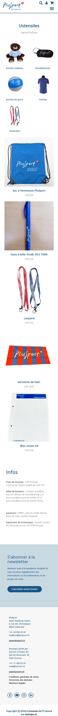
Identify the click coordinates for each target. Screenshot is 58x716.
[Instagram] (24, 695)
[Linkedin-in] (31, 695)
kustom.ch (35, 711)
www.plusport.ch (17, 640)
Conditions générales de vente (24, 676)
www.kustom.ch (16, 671)
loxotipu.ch (31, 714)
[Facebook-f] (9, 695)
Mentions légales (17, 683)
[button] (41, 3)
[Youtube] (16, 695)
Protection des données (20, 680)
